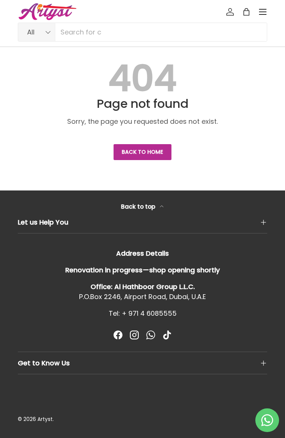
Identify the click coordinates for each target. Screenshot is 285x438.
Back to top (139, 206)
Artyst (45, 419)
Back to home (142, 152)
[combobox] (142, 32)
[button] (246, 12)
